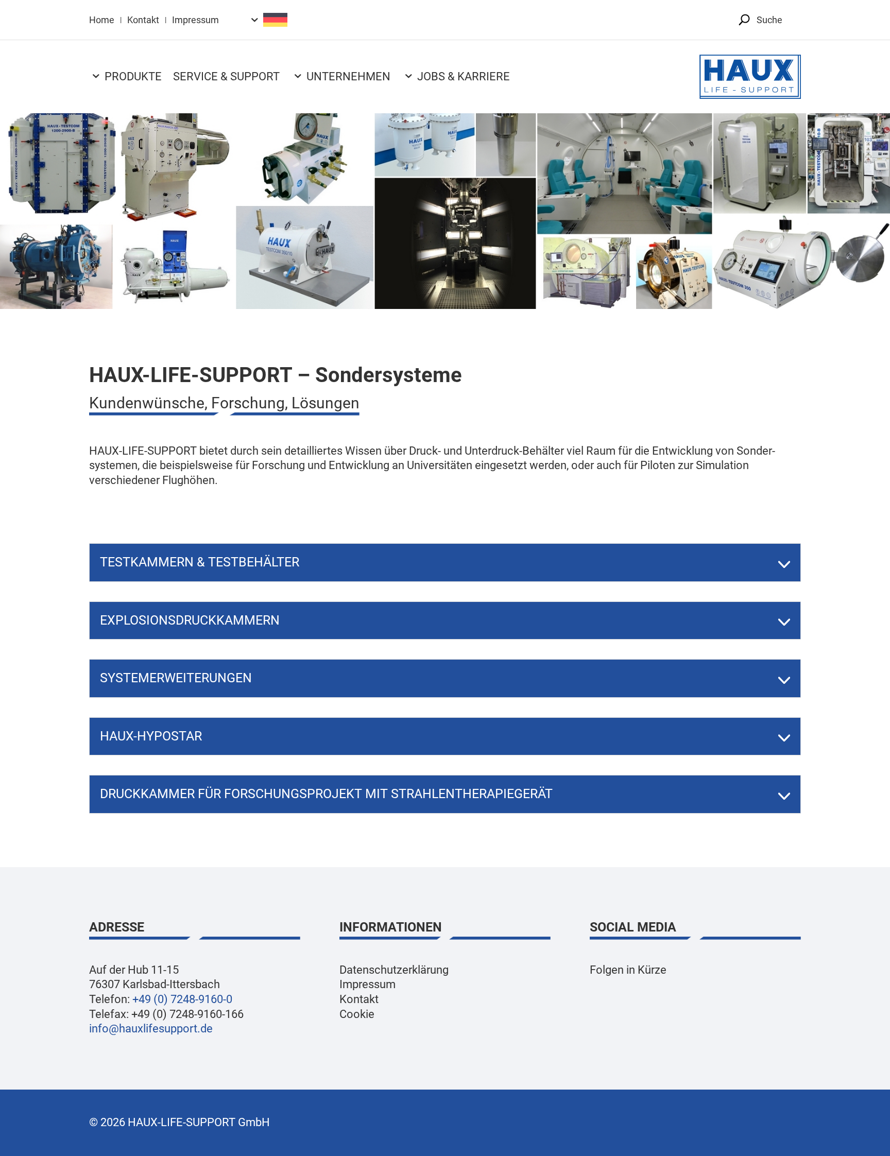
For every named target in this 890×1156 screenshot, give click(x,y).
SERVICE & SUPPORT (226, 76)
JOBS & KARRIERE (463, 76)
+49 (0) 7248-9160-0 (182, 999)
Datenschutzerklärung (394, 969)
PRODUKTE (133, 76)
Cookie (356, 1014)
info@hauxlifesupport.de (151, 1028)
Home (101, 19)
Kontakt (143, 19)
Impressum (195, 19)
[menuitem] (267, 20)
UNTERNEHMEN (348, 76)
